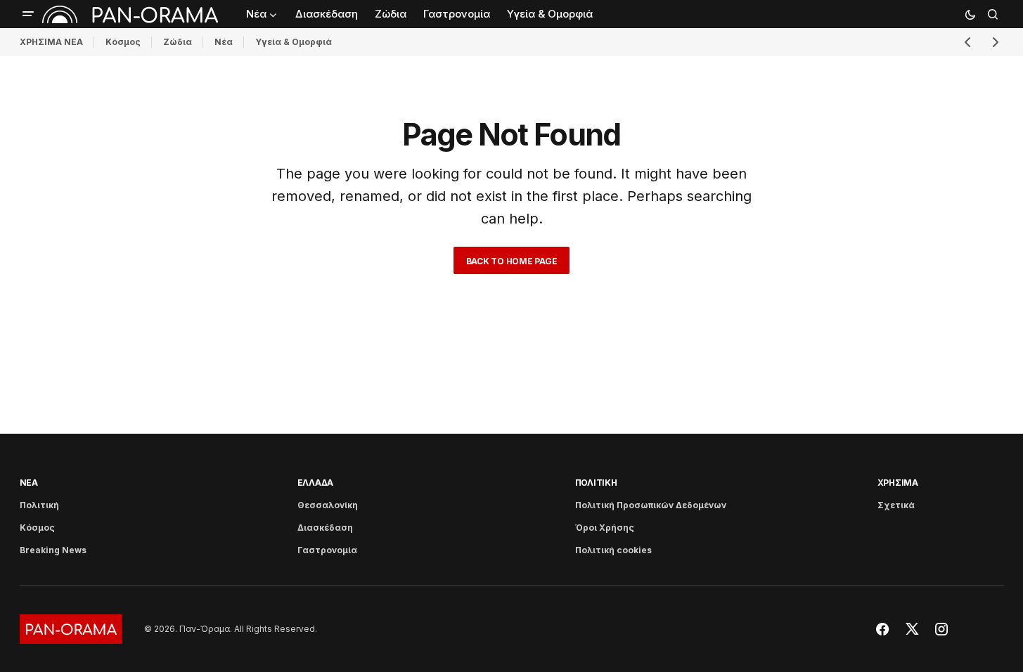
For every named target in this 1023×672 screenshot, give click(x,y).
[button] (28, 14)
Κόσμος (123, 42)
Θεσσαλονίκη (327, 505)
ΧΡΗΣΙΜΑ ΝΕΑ (51, 42)
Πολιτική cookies (613, 550)
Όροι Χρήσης (604, 527)
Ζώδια (177, 42)
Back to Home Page (512, 261)
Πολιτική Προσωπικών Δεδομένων (650, 505)
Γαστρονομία (327, 550)
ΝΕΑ (29, 482)
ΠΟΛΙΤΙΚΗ (596, 482)
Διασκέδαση (325, 527)
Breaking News (53, 550)
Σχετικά (896, 505)
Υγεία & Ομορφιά (293, 42)
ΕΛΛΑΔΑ (315, 482)
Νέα (223, 42)
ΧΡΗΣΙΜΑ (897, 482)
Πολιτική (39, 505)
